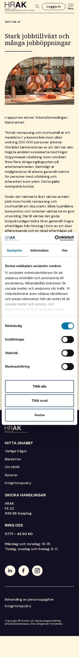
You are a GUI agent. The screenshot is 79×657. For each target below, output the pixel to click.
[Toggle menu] (70, 6)
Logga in (54, 6)
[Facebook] (23, 570)
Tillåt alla (39, 386)
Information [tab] (39, 250)
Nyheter (11, 475)
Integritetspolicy (18, 483)
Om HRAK (12, 467)
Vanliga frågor (16, 451)
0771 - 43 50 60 (19, 534)
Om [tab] (64, 250)
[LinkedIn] (10, 570)
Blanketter (13, 459)
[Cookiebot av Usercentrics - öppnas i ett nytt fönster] (56, 238)
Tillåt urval (40, 400)
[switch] (67, 339)
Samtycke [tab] (14, 250)
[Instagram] (37, 570)
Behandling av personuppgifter (29, 599)
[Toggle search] (37, 6)
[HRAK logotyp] (20, 6)
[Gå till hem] (39, 429)
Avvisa (39, 415)
